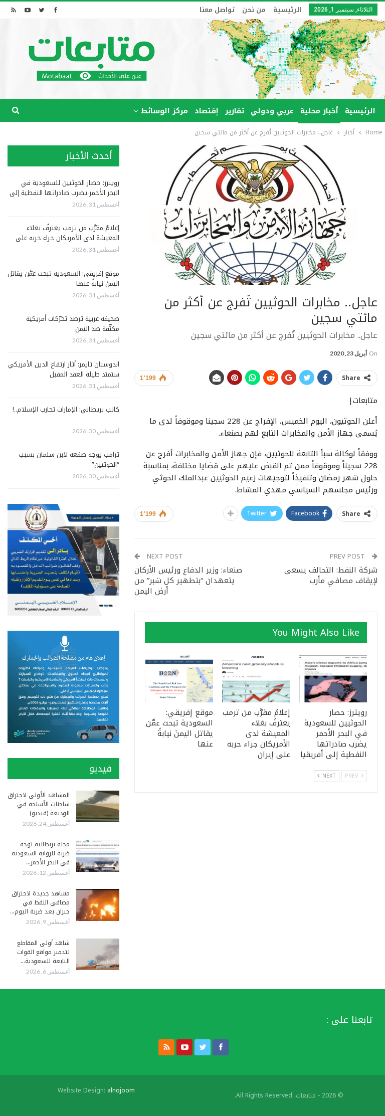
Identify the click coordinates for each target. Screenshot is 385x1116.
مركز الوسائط (164, 111)
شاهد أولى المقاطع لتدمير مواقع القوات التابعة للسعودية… (43, 952)
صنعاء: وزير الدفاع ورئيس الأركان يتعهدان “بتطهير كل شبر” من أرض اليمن (188, 580)
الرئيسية (287, 10)
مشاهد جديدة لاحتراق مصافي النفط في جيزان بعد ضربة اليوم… (40, 902)
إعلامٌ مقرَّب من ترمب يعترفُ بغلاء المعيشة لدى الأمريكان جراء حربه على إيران (67, 238)
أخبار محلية (319, 111)
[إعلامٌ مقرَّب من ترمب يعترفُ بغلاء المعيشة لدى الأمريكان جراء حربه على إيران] (256, 678)
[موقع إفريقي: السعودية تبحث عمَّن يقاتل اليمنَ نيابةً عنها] (179, 678)
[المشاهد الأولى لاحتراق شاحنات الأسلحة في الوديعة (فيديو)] (97, 807)
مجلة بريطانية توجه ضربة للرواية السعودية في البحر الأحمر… (41, 853)
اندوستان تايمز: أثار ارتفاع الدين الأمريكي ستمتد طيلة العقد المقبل (63, 369)
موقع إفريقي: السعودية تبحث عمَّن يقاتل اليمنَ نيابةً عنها (63, 278)
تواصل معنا (217, 10)
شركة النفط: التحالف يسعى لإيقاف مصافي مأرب (330, 575)
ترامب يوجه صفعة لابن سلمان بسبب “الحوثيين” (69, 459)
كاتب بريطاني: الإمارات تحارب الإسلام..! (66, 409)
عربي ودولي (272, 111)
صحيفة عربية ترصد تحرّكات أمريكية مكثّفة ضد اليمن (72, 323)
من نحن (254, 10)
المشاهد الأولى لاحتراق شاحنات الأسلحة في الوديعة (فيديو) (39, 804)
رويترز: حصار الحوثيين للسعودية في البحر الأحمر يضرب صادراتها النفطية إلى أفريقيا (64, 192)
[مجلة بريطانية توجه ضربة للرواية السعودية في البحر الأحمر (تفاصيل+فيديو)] (97, 856)
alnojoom (121, 1090)
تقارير (234, 111)
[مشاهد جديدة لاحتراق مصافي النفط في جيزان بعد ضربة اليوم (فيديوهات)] (97, 905)
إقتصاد (207, 111)
